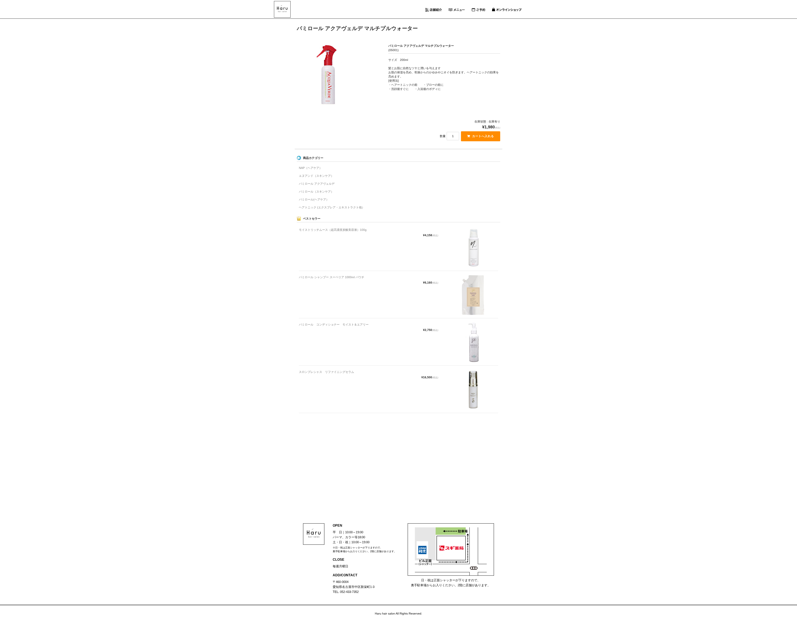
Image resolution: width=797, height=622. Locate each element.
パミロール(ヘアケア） (314, 199)
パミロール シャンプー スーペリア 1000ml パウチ (331, 277)
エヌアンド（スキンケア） (316, 175)
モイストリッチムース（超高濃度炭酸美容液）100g (333, 229)
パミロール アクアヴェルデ (317, 183)
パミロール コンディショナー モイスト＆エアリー (334, 324)
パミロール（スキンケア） (316, 191)
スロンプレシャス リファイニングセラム (326, 372)
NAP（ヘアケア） (310, 168)
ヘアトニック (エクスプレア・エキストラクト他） (332, 207)
